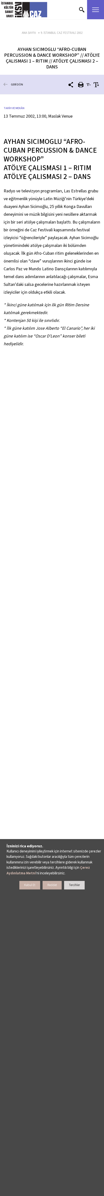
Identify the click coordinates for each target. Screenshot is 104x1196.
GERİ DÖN (17, 85)
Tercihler (74, 885)
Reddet (52, 885)
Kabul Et (29, 885)
